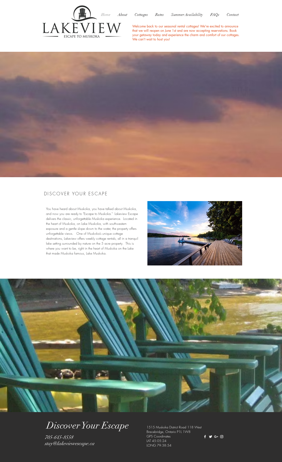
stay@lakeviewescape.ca (69, 443)
